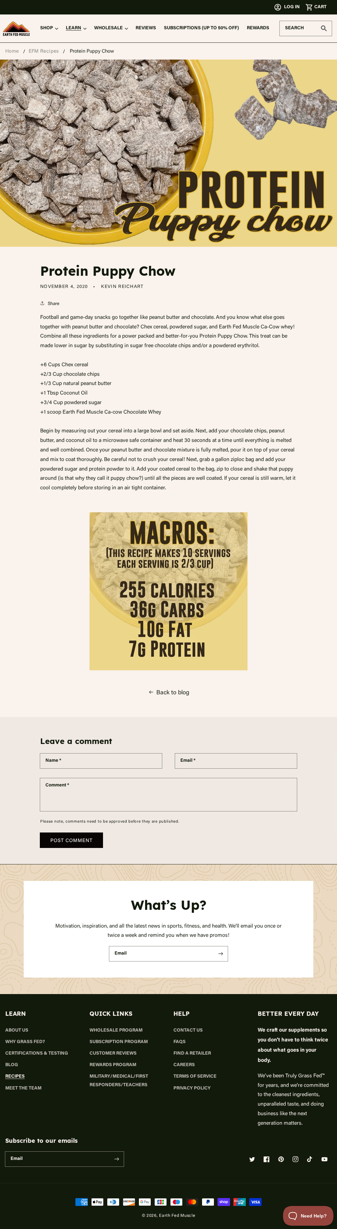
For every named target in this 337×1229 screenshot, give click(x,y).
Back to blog (172, 692)
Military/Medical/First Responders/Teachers (119, 1080)
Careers (184, 1065)
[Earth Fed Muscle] (16, 28)
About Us (16, 1030)
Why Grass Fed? (25, 1042)
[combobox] (306, 28)
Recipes (15, 1076)
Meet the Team (23, 1088)
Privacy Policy (192, 1088)
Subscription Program (119, 1042)
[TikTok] (310, 1159)
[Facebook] (266, 1159)
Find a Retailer (192, 1053)
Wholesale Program (116, 1030)
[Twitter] (252, 1159)
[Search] (324, 28)
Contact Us (188, 1030)
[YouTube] (324, 1159)
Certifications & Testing (36, 1053)
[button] (315, 7)
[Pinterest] (281, 1159)
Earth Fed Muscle (177, 1215)
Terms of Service (195, 1076)
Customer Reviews (113, 1053)
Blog (11, 1065)
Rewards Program (113, 1065)
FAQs (179, 1042)
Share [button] (53, 303)
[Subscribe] (220, 953)
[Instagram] (295, 1159)
